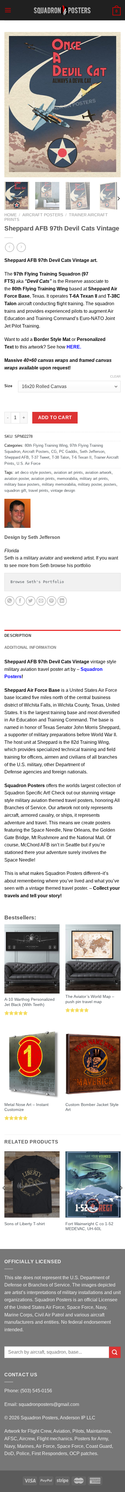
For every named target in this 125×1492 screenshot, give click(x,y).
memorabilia (67, 478)
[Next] (111, 104)
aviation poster (16, 478)
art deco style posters (33, 472)
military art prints (94, 478)
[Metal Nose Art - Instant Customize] (32, 1063)
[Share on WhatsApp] (10, 601)
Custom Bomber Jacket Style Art (92, 1107)
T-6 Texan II (82, 457)
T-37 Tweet (40, 457)
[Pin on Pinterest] (51, 601)
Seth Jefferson (92, 451)
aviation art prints (68, 472)
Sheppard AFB (16, 457)
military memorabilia (59, 484)
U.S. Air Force (28, 463)
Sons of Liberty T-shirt (24, 1224)
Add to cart (55, 417)
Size (8, 386)
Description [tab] (17, 635)
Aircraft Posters (42, 215)
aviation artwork (98, 472)
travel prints (38, 490)
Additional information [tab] (30, 647)
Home (10, 215)
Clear (115, 376)
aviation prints (43, 478)
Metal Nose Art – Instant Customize (26, 1107)
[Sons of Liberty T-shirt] (32, 1184)
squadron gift (15, 490)
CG (54, 451)
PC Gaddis (68, 451)
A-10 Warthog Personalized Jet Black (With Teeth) (29, 1002)
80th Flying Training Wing (46, 445)
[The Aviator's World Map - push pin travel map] (93, 957)
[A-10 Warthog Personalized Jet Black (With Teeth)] (32, 959)
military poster (89, 484)
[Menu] (7, 10)
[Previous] (14, 104)
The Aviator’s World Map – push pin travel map (89, 999)
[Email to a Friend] (41, 601)
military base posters (22, 484)
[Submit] (115, 1352)
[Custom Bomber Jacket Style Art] (93, 1063)
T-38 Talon (60, 457)
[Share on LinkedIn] (62, 601)
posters (110, 484)
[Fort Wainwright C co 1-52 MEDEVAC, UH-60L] (93, 1184)
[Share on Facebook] (20, 601)
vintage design (63, 490)
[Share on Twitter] (30, 601)
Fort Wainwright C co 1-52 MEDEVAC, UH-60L (89, 1226)
